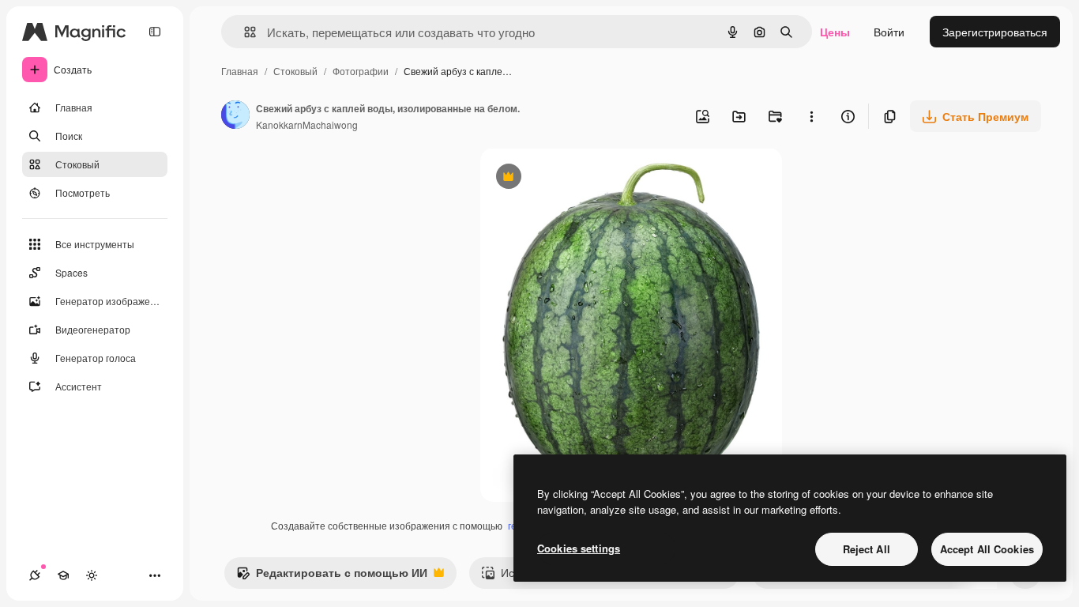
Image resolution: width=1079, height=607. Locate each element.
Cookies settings (578, 548)
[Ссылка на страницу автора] (235, 116)
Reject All (866, 548)
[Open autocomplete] (243, 32)
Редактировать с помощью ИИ (331, 576)
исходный (586, 178)
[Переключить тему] (91, 575)
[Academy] (63, 575)
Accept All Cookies (987, 548)
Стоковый (295, 70)
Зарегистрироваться (994, 32)
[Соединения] (34, 575)
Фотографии (361, 70)
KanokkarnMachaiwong (307, 124)
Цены (835, 32)
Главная (239, 70)
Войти (889, 32)
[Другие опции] (811, 116)
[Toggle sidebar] (154, 31)
